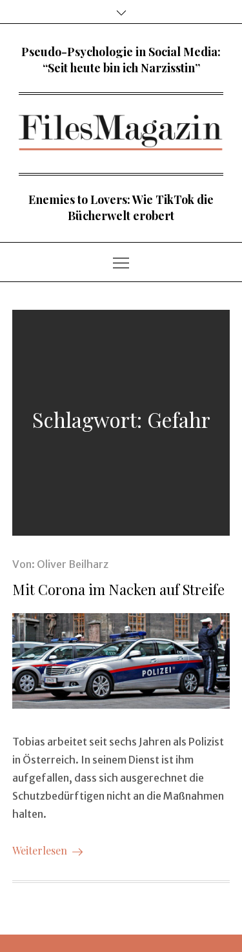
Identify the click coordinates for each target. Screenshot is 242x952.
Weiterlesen (39, 850)
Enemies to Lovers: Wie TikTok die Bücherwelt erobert (121, 207)
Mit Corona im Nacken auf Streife (118, 589)
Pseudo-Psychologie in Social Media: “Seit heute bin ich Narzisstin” (121, 60)
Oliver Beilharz (72, 564)
